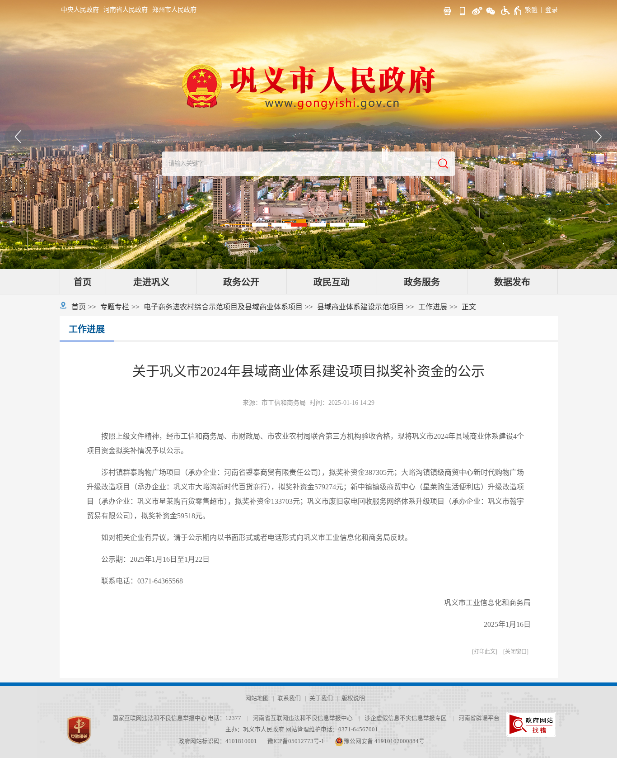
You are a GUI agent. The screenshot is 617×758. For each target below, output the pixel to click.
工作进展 (432, 307)
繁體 (531, 9)
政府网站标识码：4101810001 (217, 741)
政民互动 (331, 282)
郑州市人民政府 (174, 9)
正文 (469, 307)
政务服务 (422, 282)
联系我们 (289, 698)
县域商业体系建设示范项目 (360, 307)
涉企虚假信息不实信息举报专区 (406, 718)
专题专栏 (114, 307)
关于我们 (321, 698)
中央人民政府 (80, 9)
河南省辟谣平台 (479, 718)
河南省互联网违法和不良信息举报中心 (303, 718)
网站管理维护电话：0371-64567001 (331, 729)
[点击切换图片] (19, 137)
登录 (551, 9)
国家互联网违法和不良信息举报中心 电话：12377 (176, 718)
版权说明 (353, 698)
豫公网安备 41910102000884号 (384, 741)
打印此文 (484, 652)
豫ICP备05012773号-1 (295, 741)
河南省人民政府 (125, 9)
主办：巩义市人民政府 (254, 729)
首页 (83, 282)
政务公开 (241, 282)
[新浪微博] (476, 9)
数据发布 (512, 282)
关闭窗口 (516, 652)
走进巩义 (151, 282)
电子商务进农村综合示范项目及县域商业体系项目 (223, 307)
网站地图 (257, 698)
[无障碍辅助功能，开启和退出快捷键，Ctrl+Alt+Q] (511, 10)
